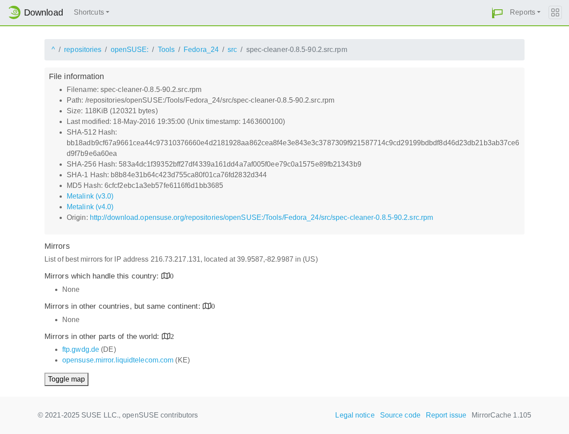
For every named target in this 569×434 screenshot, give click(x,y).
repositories (82, 49)
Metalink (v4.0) (90, 207)
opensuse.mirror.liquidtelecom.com (117, 360)
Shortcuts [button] (89, 12)
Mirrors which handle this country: (102, 276)
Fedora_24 (201, 49)
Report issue (446, 415)
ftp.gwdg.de (80, 349)
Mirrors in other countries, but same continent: (123, 306)
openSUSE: (130, 49)
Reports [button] (522, 12)
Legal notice (354, 415)
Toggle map (66, 379)
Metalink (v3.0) (90, 196)
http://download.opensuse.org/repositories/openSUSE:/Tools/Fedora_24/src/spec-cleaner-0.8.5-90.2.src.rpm (261, 217)
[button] (497, 13)
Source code (400, 415)
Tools (166, 49)
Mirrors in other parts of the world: (103, 336)
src (232, 49)
